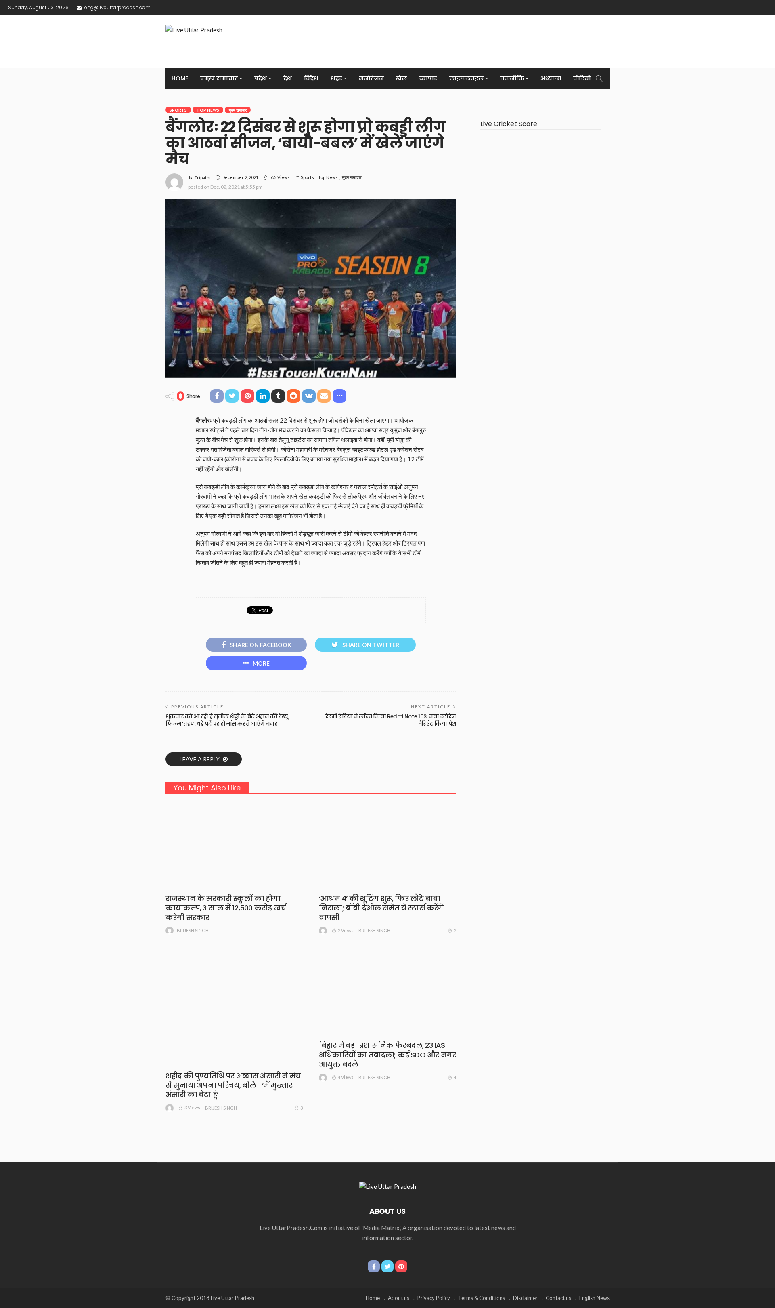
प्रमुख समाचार (219, 78)
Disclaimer (525, 1298)
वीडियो (582, 78)
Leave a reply (200, 759)
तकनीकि (512, 78)
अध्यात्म (550, 78)
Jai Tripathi (199, 177)
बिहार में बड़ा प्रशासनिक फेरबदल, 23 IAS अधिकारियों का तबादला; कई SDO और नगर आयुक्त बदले (387, 1054)
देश (287, 78)
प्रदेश (260, 78)
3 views (192, 1107)
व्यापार (428, 78)
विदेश (311, 78)
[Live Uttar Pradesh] (387, 1185)
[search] (599, 78)
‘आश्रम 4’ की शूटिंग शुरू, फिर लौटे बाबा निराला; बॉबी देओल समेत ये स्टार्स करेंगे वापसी (381, 908)
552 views (279, 177)
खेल (401, 78)
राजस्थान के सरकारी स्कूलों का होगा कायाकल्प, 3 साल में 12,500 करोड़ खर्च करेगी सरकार (225, 908)
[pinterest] (401, 1266)
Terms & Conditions (481, 1298)
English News (594, 1298)
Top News (208, 109)
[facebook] (374, 1266)
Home (180, 78)
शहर (336, 78)
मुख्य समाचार (238, 109)
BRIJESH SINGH (193, 930)
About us (398, 1298)
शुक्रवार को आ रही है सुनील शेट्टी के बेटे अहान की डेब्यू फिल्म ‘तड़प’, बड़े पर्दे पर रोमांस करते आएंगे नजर (226, 720)
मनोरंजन (371, 78)
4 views (346, 1077)
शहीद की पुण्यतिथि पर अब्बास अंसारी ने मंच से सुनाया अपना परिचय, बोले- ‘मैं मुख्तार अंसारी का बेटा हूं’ (232, 1085)
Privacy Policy (433, 1298)
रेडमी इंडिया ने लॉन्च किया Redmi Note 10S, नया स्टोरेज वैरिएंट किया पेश (390, 720)
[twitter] (387, 1266)
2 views (346, 930)
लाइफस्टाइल (466, 78)
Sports (178, 109)
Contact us (558, 1298)
